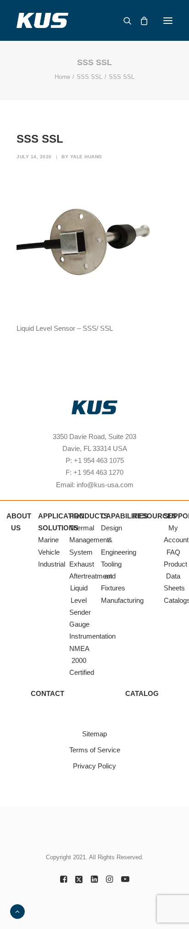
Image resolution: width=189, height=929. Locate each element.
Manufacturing (122, 600)
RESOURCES (155, 516)
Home (62, 76)
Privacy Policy (94, 766)
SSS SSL (89, 76)
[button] (168, 20)
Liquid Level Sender (80, 600)
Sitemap (94, 734)
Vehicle (49, 552)
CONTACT (47, 693)
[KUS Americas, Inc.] (43, 20)
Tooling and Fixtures (113, 576)
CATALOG (142, 693)
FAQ (173, 552)
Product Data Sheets (175, 576)
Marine (48, 540)
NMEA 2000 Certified (81, 661)
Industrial (51, 564)
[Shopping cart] (140, 21)
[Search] (123, 21)
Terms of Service (94, 750)
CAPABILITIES (124, 516)
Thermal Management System (89, 540)
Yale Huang (86, 156)
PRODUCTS (88, 516)
